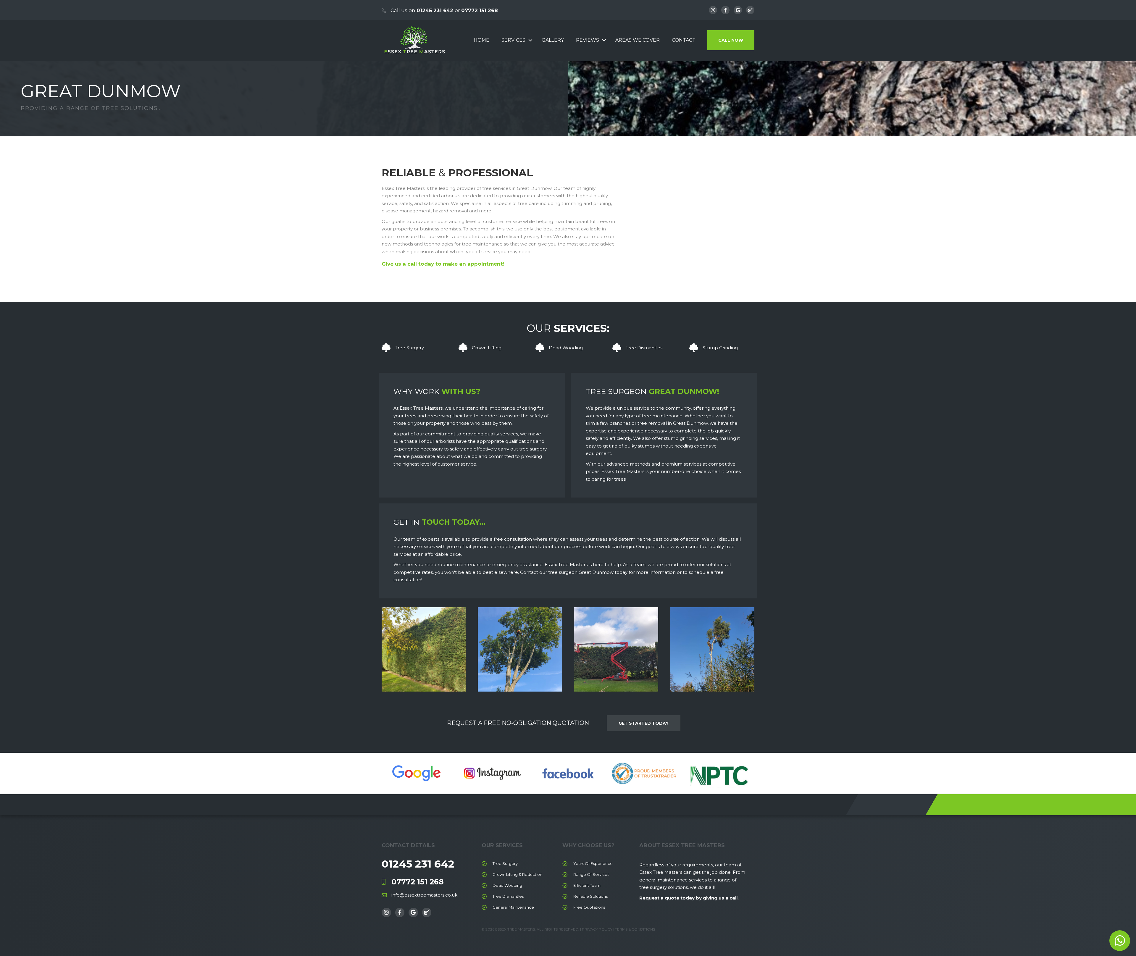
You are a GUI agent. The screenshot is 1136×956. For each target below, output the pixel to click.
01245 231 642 (435, 10)
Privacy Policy (596, 929)
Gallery (553, 40)
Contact (684, 40)
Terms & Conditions (635, 929)
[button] (530, 40)
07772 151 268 (479, 10)
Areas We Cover (637, 40)
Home (481, 40)
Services (513, 40)
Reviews (587, 40)
